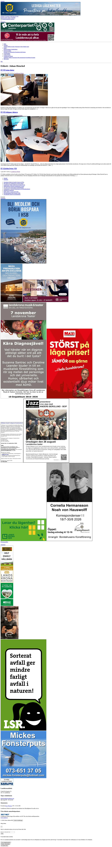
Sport (27, 46)
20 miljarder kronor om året (12, 194)
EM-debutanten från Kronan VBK (12, 193)
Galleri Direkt (7, 54)
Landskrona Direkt (19, 73)
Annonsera (15, 57)
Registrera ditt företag (20, 52)
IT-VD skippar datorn (9, 112)
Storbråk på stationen (9, 190)
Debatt (5, 49)
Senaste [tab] (5, 178)
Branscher (12, 52)
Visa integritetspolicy (5, 842)
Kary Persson (8, 805)
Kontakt (33, 57)
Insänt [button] (5, 48)
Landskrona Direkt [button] (8, 56)
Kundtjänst (28, 57)
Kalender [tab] (6, 179)
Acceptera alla (4, 845)
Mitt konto (6, 59)
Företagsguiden (4, 542)
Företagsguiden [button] (7, 50)
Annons (2, 1)
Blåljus (10, 46)
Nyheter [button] (6, 45)
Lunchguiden (7, 53)
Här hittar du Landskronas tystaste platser (13, 183)
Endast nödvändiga (5, 844)
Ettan (5, 44)
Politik (24, 46)
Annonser (3, 21)
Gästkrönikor (14, 49)
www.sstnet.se (4, 817)
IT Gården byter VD (9, 168)
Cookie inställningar (18, 820)
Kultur (13, 46)
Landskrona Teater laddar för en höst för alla (14, 185)
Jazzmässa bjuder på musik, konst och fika (14, 182)
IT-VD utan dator (7, 70)
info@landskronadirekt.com (7, 798)
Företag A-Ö (7, 52)
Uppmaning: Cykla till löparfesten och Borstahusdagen (17, 189)
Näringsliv (17, 46)
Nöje (21, 46)
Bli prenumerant (22, 57)
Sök (2, 833)
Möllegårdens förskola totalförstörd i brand (14, 186)
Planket (9, 49)
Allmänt (6, 46)
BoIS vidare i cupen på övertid (11, 191)
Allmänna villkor (8, 57)
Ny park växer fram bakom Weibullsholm (14, 187)
